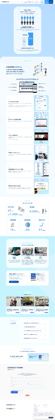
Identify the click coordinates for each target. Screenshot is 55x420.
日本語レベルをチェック (42, 83)
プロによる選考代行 (14, 90)
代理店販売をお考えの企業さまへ (30, 1)
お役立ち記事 (29, 2)
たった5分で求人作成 (13, 84)
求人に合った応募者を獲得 (12, 87)
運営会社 (44, 405)
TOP (34, 404)
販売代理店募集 (45, 404)
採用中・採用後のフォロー (42, 90)
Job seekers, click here (37, 1)
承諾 (50, 417)
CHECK (17, 312)
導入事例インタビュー (36, 409)
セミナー (33, 2)
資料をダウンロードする (14, 281)
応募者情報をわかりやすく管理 (41, 87)
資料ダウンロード (37, 2)
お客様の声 (25, 2)
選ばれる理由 (35, 408)
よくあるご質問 (36, 410)
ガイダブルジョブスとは (37, 405)
